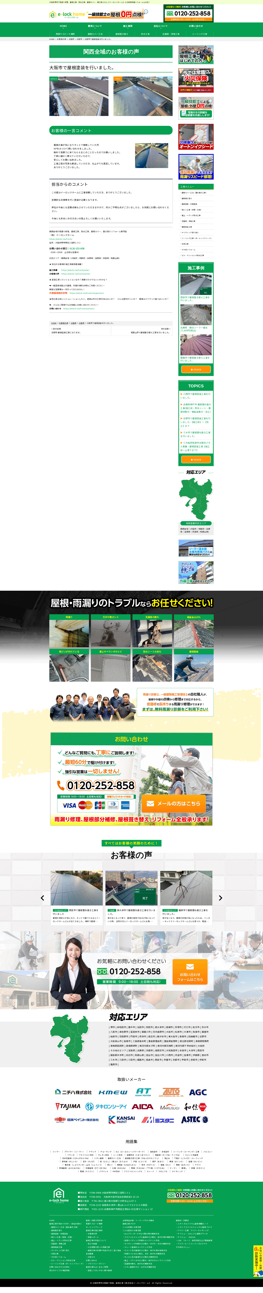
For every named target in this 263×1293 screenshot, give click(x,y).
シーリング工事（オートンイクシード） (197, 238)
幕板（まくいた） (176, 1161)
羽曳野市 (123, 1036)
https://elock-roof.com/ (60, 239)
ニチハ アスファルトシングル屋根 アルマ (195, 1227)
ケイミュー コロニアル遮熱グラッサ (193, 1234)
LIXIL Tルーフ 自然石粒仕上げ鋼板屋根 (195, 1240)
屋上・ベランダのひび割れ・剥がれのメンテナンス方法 (147, 1260)
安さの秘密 (92, 1244)
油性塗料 (153, 1151)
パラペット (103, 1171)
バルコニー (208, 1151)
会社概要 (89, 1254)
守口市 (187, 1027)
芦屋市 (167, 1059)
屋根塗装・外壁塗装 (189, 204)
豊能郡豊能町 (155, 1041)
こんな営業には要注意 (132, 1227)
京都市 (176, 1059)
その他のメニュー (183, 1247)
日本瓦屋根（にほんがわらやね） (76, 1158)
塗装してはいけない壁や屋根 (100, 1270)
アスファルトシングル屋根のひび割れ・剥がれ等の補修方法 (149, 1237)
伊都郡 (196, 1055)
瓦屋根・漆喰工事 (170, 33)
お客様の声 (92, 1234)
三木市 (113, 1059)
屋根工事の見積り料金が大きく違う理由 (104, 1250)
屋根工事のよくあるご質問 (97, 1267)
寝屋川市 (146, 1031)
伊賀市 (202, 1059)
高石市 (151, 1036)
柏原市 (113, 1036)
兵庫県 (140, 1050)
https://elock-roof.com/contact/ (79, 308)
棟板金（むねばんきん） (127, 1164)
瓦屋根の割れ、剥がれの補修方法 (138, 1264)
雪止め (167, 1158)
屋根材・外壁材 (182, 1220)
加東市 (187, 1055)
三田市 (122, 1059)
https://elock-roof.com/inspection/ (87, 293)
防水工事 (145, 33)
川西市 (169, 1055)
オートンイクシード (94, 1227)
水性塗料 (165, 1151)
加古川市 (159, 1055)
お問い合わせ (196, 26)
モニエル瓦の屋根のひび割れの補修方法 (141, 1257)
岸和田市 (121, 1027)
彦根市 (194, 1059)
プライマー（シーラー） (74, 1151)
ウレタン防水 (103, 1155)
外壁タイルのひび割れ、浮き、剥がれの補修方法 (144, 1254)
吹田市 (149, 1027)
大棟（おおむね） (119, 1168)
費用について (95, 26)
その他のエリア (118, 1050)
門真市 (133, 1036)
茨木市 (205, 1027)
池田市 (140, 1027)
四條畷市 (192, 1036)
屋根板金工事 (187, 227)
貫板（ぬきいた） (183, 1164)
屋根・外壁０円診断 (94, 1220)
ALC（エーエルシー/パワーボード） (131, 1151)
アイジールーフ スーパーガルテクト (193, 1244)
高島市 (149, 1059)
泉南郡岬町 (131, 1045)
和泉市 (196, 1031)
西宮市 (200, 1050)
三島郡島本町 (139, 1041)
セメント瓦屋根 (191, 1155)
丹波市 (178, 1055)
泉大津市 (159, 1027)
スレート (150, 1171)
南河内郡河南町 (165, 1045)
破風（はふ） (166, 1164)
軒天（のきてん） (149, 1164)
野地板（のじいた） (70, 1161)
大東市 (187, 1031)
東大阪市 (172, 1036)
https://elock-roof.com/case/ (75, 270)
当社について (161, 26)
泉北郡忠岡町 (186, 1041)
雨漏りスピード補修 (65, 33)
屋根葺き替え (121, 33)
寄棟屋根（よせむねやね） (70, 1168)
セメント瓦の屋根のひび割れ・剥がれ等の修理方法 (145, 1250)
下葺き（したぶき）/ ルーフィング (188, 1158)
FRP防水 (116, 1171)
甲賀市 (185, 1059)
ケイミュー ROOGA (186, 1237)
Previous (42, 898)
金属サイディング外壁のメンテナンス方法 (141, 1240)
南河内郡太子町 (147, 1045)
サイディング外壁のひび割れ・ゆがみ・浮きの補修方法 (147, 1244)
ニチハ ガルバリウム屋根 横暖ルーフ (193, 1224)
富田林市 (134, 1031)
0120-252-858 (77, 248)
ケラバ (198, 1164)
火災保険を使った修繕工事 (99, 1247)
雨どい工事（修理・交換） (192, 209)
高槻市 (169, 1027)
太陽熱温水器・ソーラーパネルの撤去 (138, 1220)
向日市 (129, 1055)
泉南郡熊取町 (202, 1041)
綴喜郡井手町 (117, 1055)
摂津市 (142, 1036)
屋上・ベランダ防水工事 (191, 215)
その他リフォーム (188, 249)
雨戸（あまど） (158, 1161)
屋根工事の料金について (96, 1240)
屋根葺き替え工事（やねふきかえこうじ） (142, 1158)
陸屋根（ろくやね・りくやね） (168, 1155)
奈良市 (183, 1050)
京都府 (149, 1050)
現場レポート (93, 1237)
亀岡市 (113, 1064)
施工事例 (128, 26)
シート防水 (118, 1155)
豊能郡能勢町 (171, 1041)
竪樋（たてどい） (87, 1171)
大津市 (191, 1050)
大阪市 (169, 1031)
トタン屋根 (99, 1158)
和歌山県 (139, 1055)
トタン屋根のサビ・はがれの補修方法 (140, 1267)
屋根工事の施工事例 (94, 1230)
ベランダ (71, 1155)
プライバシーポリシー (97, 1264)
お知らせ (91, 1257)
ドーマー (173, 1168)
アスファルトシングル (133, 1171)
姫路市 (140, 1059)
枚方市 (196, 1027)
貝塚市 (178, 1027)
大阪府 (201, 1045)
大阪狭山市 (116, 1041)
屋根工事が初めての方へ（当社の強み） (66, 1224)
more (197, 369)
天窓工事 (185, 244)
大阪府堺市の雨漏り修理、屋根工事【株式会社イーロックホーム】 (121, 1283)
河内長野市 (158, 1031)
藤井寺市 (161, 1036)
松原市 (178, 1031)
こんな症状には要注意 (132, 1230)
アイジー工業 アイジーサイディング (193, 1230)
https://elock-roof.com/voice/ (75, 273)
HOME (63, 26)
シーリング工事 (199, 33)
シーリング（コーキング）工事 (186, 1151)
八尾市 (113, 1031)
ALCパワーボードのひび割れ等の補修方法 (141, 1234)
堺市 (112, 1027)
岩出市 (149, 1055)
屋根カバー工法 (95, 33)
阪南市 (127, 1041)
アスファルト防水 (86, 1155)
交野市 (203, 1036)
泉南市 (182, 1036)
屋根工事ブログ (129, 1224)
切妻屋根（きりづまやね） (97, 1168)
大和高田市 (172, 1050)
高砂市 (205, 1055)
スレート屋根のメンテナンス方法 (138, 1247)
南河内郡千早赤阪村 (185, 1045)
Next (220, 898)
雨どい (110, 1164)
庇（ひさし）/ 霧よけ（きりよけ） (114, 1161)
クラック (92, 1151)
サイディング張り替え (190, 232)
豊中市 (131, 1027)
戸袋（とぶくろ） (140, 1161)
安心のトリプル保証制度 (59, 1270)
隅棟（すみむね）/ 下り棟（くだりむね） (148, 1168)
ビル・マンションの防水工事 (193, 255)
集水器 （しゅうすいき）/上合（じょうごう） (84, 1164)
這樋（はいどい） (195, 1161)
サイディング (177, 1171)
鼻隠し (184, 1168)
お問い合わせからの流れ (59, 1267)
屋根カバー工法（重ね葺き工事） (195, 192)
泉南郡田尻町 (117, 1045)
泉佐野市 (123, 1031)
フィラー (56, 1151)
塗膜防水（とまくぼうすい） (139, 1155)
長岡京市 (159, 1050)
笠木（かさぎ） (89, 1161)
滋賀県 (131, 1050)
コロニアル (163, 1171)
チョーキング (106, 1151)
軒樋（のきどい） (198, 1168)
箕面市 (205, 1031)
